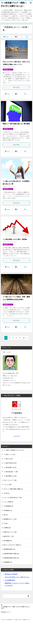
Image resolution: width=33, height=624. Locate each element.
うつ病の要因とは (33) (9, 476)
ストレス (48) (7, 484)
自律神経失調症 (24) (9, 549)
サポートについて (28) (9, 480)
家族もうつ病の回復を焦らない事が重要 (16, 124)
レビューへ (17, 436)
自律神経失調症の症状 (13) (11, 558)
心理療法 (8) (7, 527)
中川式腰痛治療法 (10, 580)
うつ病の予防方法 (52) (9, 463)
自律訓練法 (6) (7, 562)
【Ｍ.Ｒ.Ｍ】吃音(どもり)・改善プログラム (17, 577)
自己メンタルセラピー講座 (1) (12, 545)
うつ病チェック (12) (9, 454)
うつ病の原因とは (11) (9, 467)
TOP (15, 607)
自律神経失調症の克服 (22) (11, 553)
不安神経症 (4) (7, 510)
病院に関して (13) (8, 536)
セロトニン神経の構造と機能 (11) (13, 489)
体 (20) (5, 515)
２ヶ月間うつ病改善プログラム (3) (13, 450)
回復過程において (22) (9, 519)
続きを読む (16, 87)
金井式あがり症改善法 (11, 574)
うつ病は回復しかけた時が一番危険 (15, 239)
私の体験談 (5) (7, 540)
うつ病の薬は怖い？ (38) (10, 471)
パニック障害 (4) (8, 502)
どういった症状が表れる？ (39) (12, 497)
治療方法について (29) (9, 532)
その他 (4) (6, 493)
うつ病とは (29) (8, 458)
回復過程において (8, 69)
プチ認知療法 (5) (8, 506)
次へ (24, 338)
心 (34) (5, 523)
